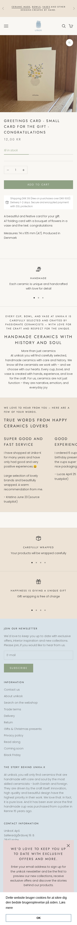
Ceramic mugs (21, 6)
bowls (36, 6)
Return (8, 722)
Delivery (9, 716)
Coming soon (13, 748)
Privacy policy (13, 735)
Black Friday (12, 755)
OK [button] (39, 917)
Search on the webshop (21, 703)
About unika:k (13, 696)
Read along (12, 742)
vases (46, 6)
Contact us (12, 690)
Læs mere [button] (21, 907)
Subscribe (18, 668)
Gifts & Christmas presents (23, 729)
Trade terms (12, 709)
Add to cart (38, 184)
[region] (38, 279)
